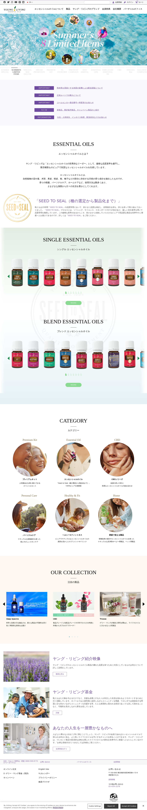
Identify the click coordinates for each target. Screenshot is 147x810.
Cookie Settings (95, 806)
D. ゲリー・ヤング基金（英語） (16, 773)
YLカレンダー (44, 773)
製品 (68, 9)
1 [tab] (69, 637)
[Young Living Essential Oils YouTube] (16, 2)
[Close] (143, 805)
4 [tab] (77, 637)
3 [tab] (75, 637)
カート (140, 2)
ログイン (130, 2)
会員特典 (106, 9)
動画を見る (60, 674)
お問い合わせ (45, 762)
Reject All (111, 806)
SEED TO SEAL (56, 207)
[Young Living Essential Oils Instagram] (12, 2)
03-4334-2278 (114, 786)
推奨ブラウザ (43, 782)
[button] (8, 276)
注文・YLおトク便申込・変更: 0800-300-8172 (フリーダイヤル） (20, 762)
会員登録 (118, 2)
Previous (11, 43)
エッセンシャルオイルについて (49, 9)
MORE (73, 303)
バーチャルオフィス (133, 9)
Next (136, 43)
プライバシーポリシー (47, 778)
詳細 (57, 713)
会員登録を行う (61, 749)
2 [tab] (72, 637)
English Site (43, 769)
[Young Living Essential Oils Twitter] (8, 2)
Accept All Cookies (129, 806)
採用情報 (112, 779)
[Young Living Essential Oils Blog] (23, 2)
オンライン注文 (9, 769)
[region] (73, 806)
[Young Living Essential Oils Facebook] (4, 2)
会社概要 (117, 9)
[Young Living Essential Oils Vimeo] (20, 2)
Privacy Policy (58, 807)
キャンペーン (8, 778)
